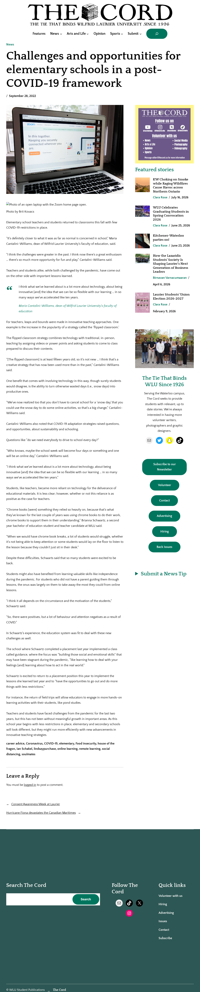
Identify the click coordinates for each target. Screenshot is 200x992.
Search (86, 899)
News (10, 44)
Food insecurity (86, 743)
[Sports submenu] (122, 34)
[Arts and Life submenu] (88, 34)
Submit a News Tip (164, 574)
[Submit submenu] (140, 34)
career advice (15, 743)
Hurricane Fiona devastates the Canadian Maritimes (41, 813)
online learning (67, 749)
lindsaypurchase (45, 749)
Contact (164, 500)
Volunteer (164, 485)
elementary (66, 743)
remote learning (89, 749)
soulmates (28, 754)
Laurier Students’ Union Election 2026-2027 (171, 296)
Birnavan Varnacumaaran (170, 277)
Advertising (164, 516)
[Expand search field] (156, 34)
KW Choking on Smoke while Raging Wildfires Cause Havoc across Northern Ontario (170, 185)
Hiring (164, 531)
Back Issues (164, 547)
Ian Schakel (24, 749)
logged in (30, 785)
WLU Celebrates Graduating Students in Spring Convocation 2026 (171, 213)
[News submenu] (61, 34)
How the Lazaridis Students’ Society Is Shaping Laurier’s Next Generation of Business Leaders (170, 264)
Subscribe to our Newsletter (164, 467)
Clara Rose (160, 197)
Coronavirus (34, 743)
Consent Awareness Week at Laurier (35, 804)
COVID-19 (51, 743)
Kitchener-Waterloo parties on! (168, 237)
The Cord (59, 990)
